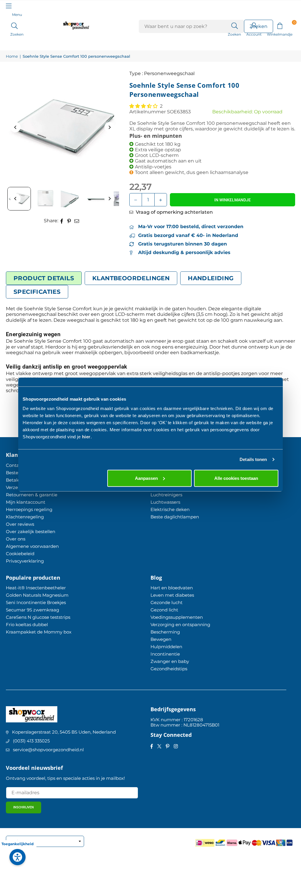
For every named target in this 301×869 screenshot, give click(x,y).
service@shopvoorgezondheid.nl (48, 749)
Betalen (14, 480)
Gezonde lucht (166, 602)
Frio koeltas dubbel (27, 624)
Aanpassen (146, 477)
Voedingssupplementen (176, 617)
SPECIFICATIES (37, 291)
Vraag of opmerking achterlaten (174, 212)
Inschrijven (23, 807)
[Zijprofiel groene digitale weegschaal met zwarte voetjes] (98, 198)
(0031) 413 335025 (31, 741)
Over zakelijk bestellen (30, 531)
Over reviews (20, 524)
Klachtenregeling (25, 517)
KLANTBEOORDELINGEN (131, 278)
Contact (14, 465)
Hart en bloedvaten (171, 588)
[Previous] (15, 127)
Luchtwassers (165, 502)
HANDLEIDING (210, 278)
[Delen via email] (76, 220)
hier (86, 436)
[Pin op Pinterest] (69, 220)
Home (12, 56)
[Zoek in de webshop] (234, 25)
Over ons (15, 539)
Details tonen (253, 459)
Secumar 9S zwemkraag (32, 610)
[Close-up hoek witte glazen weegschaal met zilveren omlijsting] (72, 198)
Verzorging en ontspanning (180, 624)
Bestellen (16, 472)
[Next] (109, 127)
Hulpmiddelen (166, 646)
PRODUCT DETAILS (44, 278)
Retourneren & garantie (31, 494)
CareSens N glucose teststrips (38, 617)
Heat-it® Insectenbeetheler (36, 588)
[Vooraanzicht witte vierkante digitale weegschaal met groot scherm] (45, 198)
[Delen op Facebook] (62, 220)
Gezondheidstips (168, 668)
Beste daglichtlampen (174, 517)
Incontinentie (165, 654)
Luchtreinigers (166, 494)
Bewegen (160, 639)
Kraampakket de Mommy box (38, 632)
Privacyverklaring (25, 561)
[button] (279, 25)
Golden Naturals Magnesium (37, 595)
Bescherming (165, 632)
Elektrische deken (170, 509)
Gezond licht (164, 610)
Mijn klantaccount (25, 502)
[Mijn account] (254, 25)
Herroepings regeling (29, 509)
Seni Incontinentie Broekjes (36, 602)
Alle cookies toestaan (236, 477)
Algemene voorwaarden (32, 546)
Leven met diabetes (172, 595)
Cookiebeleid (20, 553)
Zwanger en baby (169, 661)
